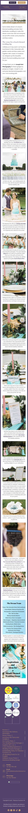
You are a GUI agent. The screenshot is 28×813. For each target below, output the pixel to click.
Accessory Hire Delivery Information (10, 732)
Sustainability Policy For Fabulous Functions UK (13, 751)
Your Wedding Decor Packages (12, 743)
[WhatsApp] (19, 810)
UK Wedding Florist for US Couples (10, 755)
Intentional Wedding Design (11, 760)
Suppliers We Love (8, 745)
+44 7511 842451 (11, 777)
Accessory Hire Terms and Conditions (10, 738)
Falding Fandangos (7, 590)
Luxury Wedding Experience (11, 747)
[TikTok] (17, 810)
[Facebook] (14, 810)
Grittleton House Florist (9, 758)
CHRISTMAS (21, 2)
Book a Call (12, 2)
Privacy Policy (6, 735)
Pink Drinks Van (18, 459)
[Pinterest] (8, 810)
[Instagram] (11, 810)
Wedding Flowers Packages (11, 749)
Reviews (5, 730)
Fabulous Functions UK (9, 100)
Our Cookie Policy (8, 741)
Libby (4, 253)
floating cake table (21, 223)
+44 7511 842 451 (11, 766)
